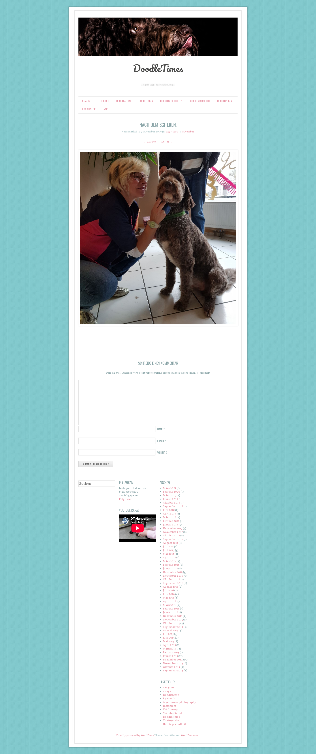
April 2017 (169, 558)
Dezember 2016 (173, 572)
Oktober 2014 (171, 667)
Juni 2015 (168, 638)
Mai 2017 (168, 554)
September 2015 (173, 627)
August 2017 (170, 543)
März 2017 (169, 561)
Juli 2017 (168, 547)
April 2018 (169, 514)
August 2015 (170, 631)
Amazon (168, 688)
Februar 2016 (171, 609)
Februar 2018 (171, 521)
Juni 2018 (169, 510)
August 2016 (170, 587)
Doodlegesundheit (199, 101)
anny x (167, 691)
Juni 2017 (168, 550)
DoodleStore (89, 109)
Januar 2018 (170, 525)
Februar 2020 (171, 492)
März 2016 (169, 605)
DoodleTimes (158, 68)
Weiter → (166, 142)
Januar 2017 (170, 569)
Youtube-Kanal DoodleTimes (172, 715)
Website (162, 452)
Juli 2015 (168, 634)
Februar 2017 (171, 565)
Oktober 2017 (171, 536)
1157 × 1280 (172, 132)
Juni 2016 (169, 594)
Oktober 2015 (171, 623)
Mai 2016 (168, 598)
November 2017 (173, 532)
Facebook (169, 699)
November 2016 (173, 576)
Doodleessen (146, 101)
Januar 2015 (170, 656)
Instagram (169, 706)
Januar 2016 (170, 612)
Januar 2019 (170, 499)
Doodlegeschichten (171, 101)
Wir (106, 109)
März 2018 (169, 517)
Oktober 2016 (171, 580)
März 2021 (169, 488)
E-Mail (161, 441)
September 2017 (173, 539)
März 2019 (169, 495)
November (188, 132)
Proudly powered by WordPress (135, 735)
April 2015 (169, 645)
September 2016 (173, 583)
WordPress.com (190, 735)
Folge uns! (125, 499)
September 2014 (173, 671)
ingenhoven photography (179, 702)
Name (161, 429)
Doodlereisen (224, 101)
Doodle (105, 101)
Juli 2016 (168, 590)
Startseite (88, 101)
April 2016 (169, 601)
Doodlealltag (123, 101)
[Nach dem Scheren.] (158, 238)
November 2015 (173, 620)
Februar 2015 (171, 652)
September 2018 (173, 506)
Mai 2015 (168, 641)
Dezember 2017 (172, 528)
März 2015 (169, 649)
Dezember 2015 (172, 616)
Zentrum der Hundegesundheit (174, 722)
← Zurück (150, 142)
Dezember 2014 (173, 660)
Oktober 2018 (171, 503)
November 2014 (173, 663)
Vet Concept (170, 710)
